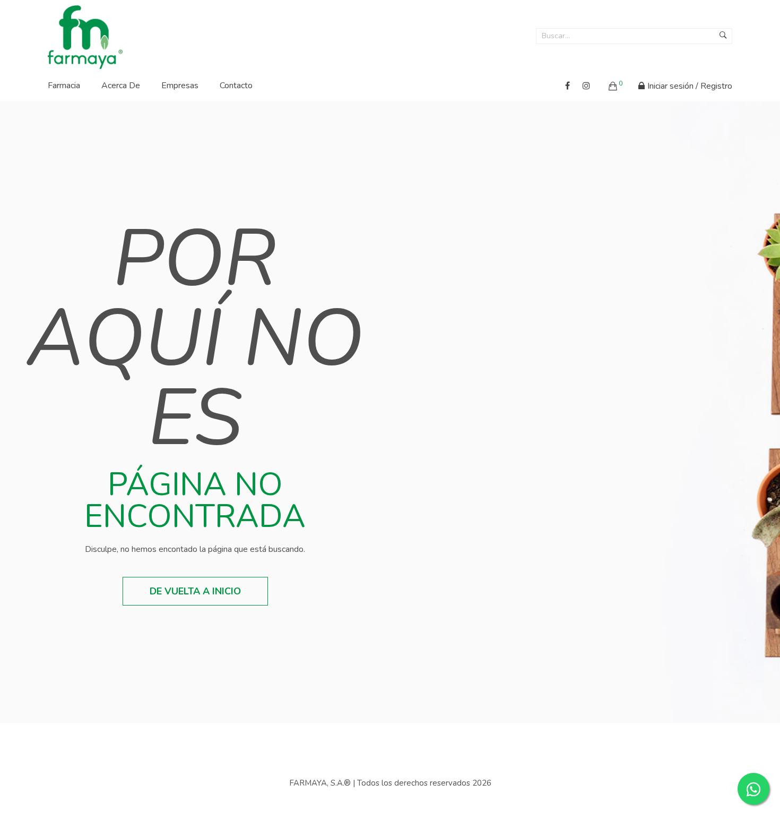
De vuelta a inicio (195, 591)
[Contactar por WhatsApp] (753, 789)
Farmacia (64, 85)
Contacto (236, 85)
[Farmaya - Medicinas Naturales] (85, 34)
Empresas (179, 85)
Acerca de (120, 85)
